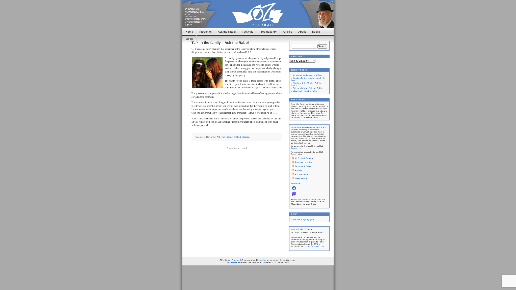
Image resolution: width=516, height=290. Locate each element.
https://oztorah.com (315, 246)
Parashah (205, 31)
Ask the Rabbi (227, 31)
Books (316, 31)
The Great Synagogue (303, 219)
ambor (263, 260)
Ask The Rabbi (224, 137)
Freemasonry (268, 31)
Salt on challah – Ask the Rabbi (307, 88)
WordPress (232, 262)
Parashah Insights (303, 162)
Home (189, 31)
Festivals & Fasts (303, 166)
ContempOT (237, 260)
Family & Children (241, 137)
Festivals (247, 31)
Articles (287, 31)
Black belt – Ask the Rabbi (305, 91)
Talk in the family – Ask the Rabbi (220, 43)
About (302, 31)
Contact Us (296, 148)
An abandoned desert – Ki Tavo (307, 75)
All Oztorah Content (304, 158)
